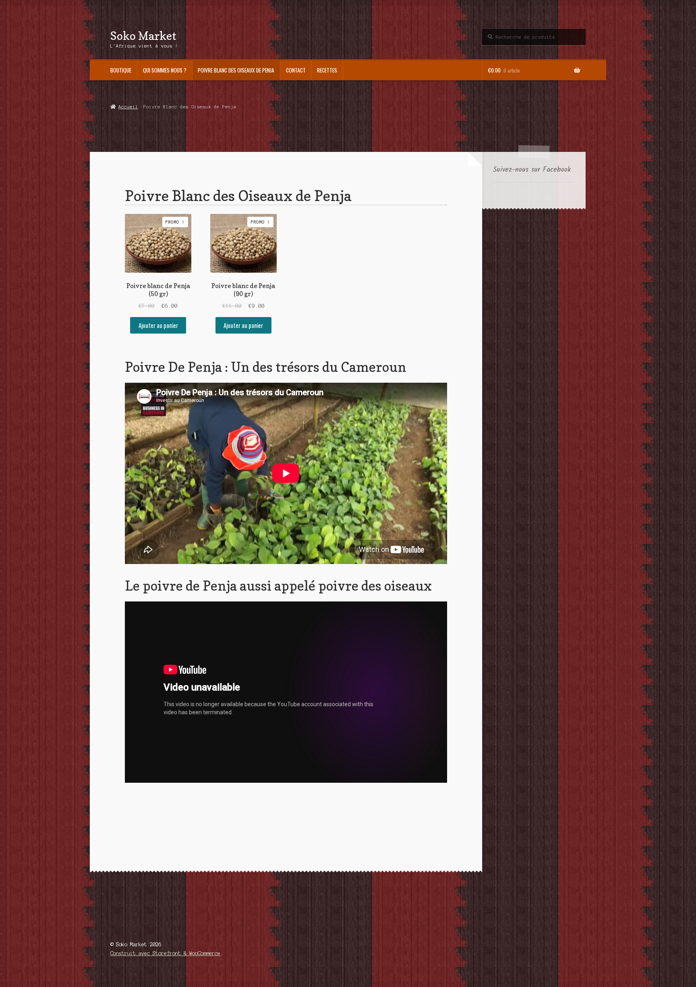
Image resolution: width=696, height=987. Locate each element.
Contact (296, 70)
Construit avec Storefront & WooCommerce (165, 953)
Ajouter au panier (158, 325)
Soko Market (143, 35)
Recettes (327, 70)
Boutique (120, 70)
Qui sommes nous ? (164, 70)
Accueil (128, 106)
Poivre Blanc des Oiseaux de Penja (236, 70)
